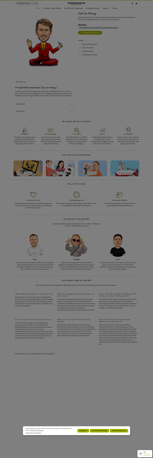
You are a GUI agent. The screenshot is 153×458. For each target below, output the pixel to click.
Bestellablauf (20, 104)
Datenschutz (30, 433)
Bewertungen (20, 111)
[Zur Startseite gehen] (76, 3)
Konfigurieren (83, 430)
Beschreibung (20, 82)
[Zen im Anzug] (44, 42)
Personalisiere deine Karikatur (90, 32)
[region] (44, 42)
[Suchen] (36, 3)
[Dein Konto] (132, 3)
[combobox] (25, 3)
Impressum (38, 433)
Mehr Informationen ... (37, 430)
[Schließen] (151, 451)
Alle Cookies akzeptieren (119, 430)
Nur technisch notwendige (99, 430)
